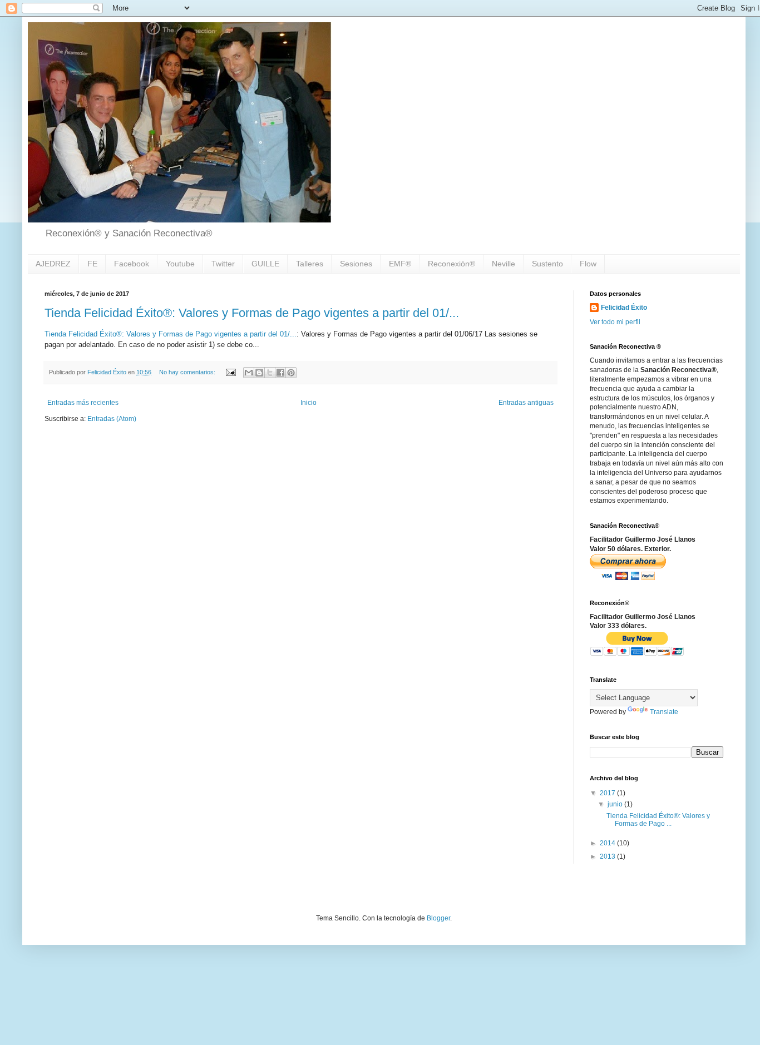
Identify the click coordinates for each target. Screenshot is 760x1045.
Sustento (547, 263)
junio (616, 804)
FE (92, 263)
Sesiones (356, 263)
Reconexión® (451, 263)
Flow (588, 263)
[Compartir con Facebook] (280, 372)
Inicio (308, 403)
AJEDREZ (53, 263)
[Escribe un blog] (259, 372)
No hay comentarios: (188, 372)
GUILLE (265, 263)
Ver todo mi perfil (615, 322)
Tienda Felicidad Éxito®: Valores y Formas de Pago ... (658, 820)
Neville (503, 263)
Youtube (180, 263)
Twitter (223, 263)
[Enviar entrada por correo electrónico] (230, 372)
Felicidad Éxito (624, 307)
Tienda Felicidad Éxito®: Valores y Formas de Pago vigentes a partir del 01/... (252, 313)
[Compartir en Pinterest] (291, 372)
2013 (608, 856)
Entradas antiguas (526, 403)
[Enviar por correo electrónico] (248, 372)
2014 (608, 843)
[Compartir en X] (269, 372)
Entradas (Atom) (111, 419)
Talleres (309, 263)
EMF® (400, 263)
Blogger (438, 918)
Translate (664, 712)
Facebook (131, 263)
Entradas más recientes (83, 403)
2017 (608, 793)
